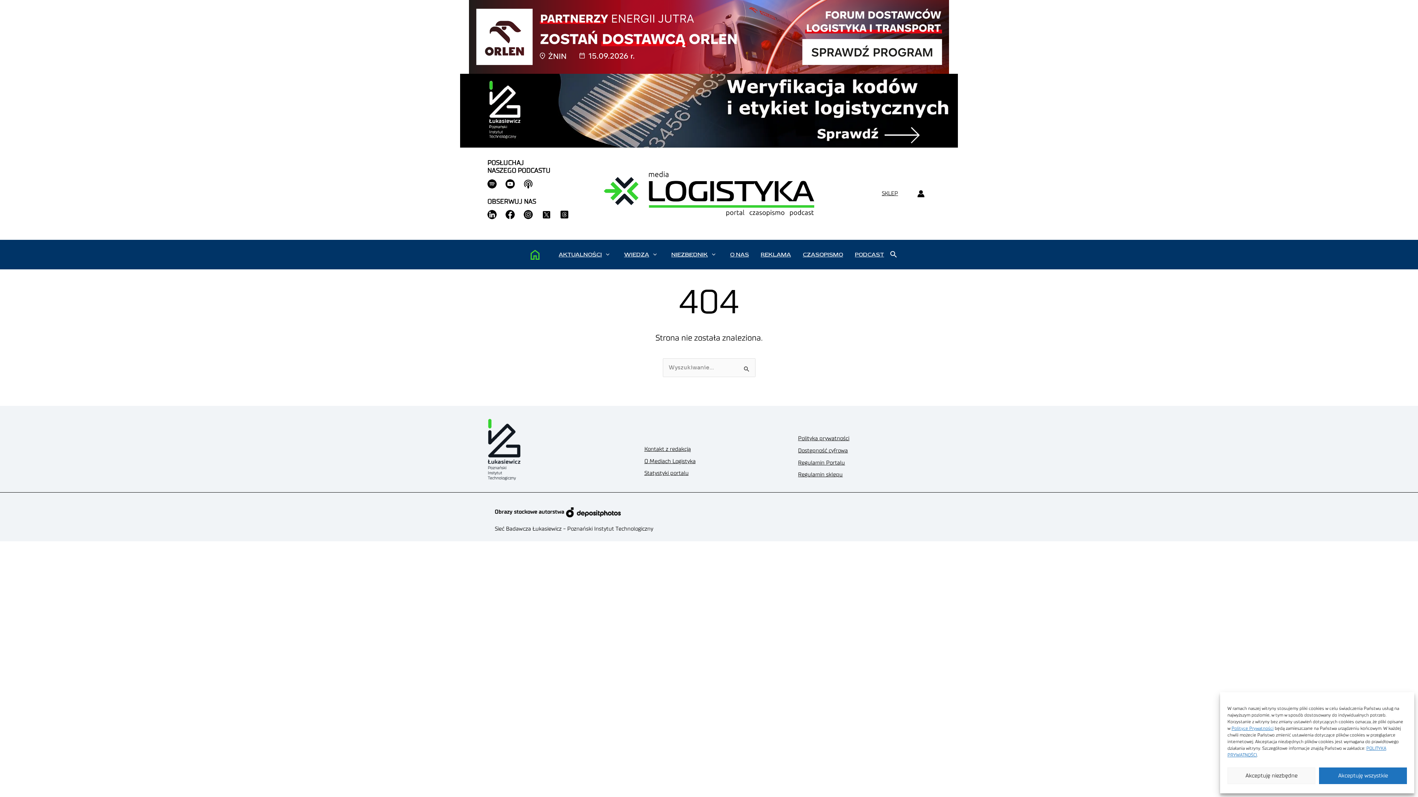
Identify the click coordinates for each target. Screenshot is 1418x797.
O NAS (739, 254)
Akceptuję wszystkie (1363, 776)
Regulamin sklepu (820, 474)
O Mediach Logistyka (670, 461)
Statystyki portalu (666, 473)
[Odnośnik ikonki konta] (921, 194)
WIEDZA (636, 254)
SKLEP (890, 193)
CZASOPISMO (823, 254)
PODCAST (869, 254)
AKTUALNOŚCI (580, 254)
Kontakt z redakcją (667, 449)
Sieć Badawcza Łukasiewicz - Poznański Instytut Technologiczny (574, 529)
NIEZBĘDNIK (689, 254)
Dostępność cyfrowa (823, 450)
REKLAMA (776, 254)
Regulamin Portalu (821, 463)
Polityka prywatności (823, 438)
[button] (607, 254)
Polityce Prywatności (1253, 728)
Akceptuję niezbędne (1272, 776)
